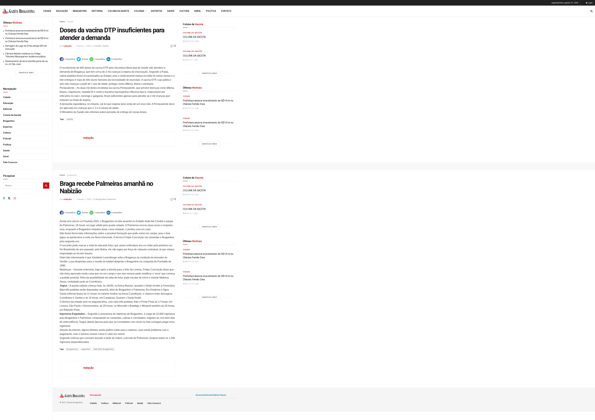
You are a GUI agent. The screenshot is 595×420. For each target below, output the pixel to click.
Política (7, 144)
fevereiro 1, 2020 (83, 46)
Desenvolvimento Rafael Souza (211, 395)
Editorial (7, 109)
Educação (8, 103)
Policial (7, 138)
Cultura (7, 132)
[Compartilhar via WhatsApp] (97, 59)
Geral (6, 156)
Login (590, 3)
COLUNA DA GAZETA (194, 36)
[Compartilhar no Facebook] (67, 59)
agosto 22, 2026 (191, 41)
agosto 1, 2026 (191, 60)
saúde (70, 119)
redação (67, 46)
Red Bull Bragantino (104, 349)
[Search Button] (46, 185)
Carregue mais (26, 73)
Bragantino (9, 121)
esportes (85, 349)
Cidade (7, 97)
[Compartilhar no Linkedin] (114, 59)
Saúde (6, 150)
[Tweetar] (82, 59)
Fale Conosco (10, 162)
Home (62, 22)
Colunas (139, 11)
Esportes (7, 127)
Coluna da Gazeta (12, 115)
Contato (226, 11)
